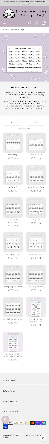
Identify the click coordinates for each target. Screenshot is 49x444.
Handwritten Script (17, 30)
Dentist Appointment (12, 319)
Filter (13, 122)
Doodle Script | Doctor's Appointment (13, 355)
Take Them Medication (13, 220)
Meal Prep (13, 154)
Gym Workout (36, 154)
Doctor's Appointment (36, 286)
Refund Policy (9, 391)
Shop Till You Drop (36, 187)
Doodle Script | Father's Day (36, 320)
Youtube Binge (13, 254)
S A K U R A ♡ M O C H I (24, 435)
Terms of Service (10, 411)
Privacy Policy (9, 380)
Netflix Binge (36, 254)
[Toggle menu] (4, 23)
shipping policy (33, 2)
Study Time (36, 219)
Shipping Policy (10, 401)
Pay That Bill (12, 187)
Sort (35, 122)
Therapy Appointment (13, 286)
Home (5, 30)
